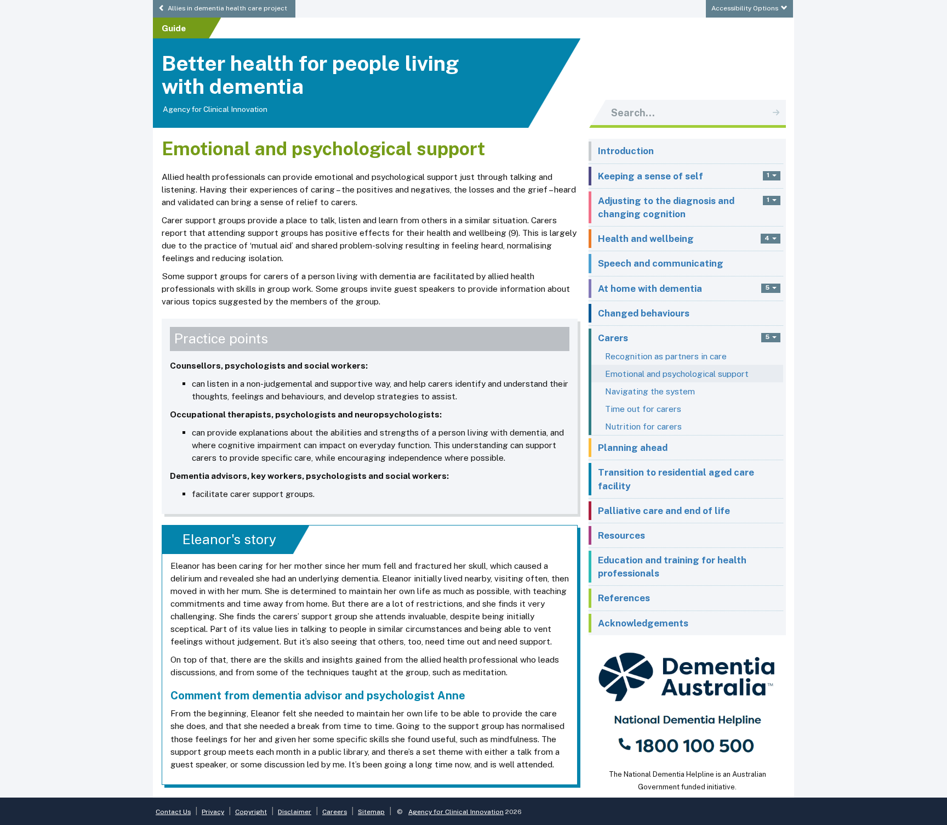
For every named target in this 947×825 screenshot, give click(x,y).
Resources (621, 535)
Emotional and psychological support (677, 373)
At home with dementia (650, 288)
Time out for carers (643, 409)
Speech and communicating (660, 263)
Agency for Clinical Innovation (215, 109)
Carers (613, 337)
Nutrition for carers (643, 426)
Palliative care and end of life (664, 510)
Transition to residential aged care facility (676, 479)
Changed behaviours (643, 313)
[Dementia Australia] (687, 702)
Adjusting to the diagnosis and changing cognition (666, 207)
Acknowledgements (643, 623)
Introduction (626, 150)
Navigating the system (650, 391)
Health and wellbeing (646, 238)
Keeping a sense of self (650, 176)
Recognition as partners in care (666, 356)
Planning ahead (633, 447)
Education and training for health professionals (672, 567)
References (624, 597)
